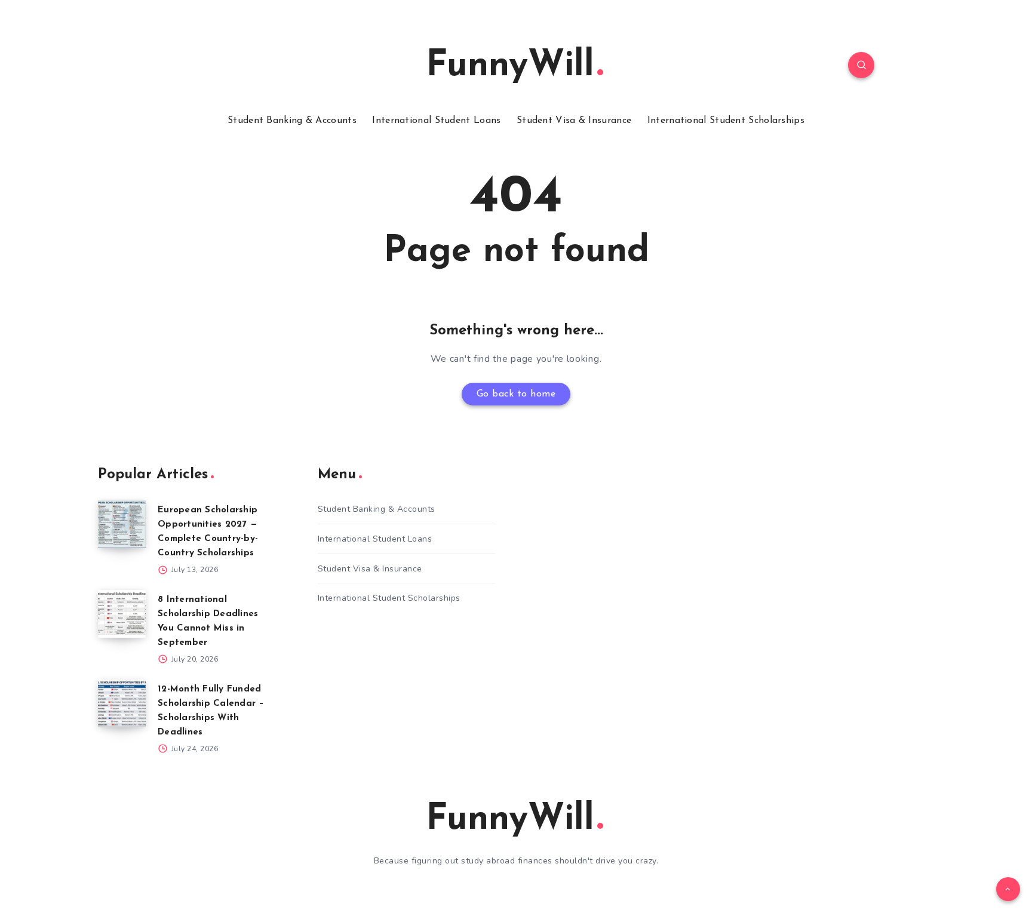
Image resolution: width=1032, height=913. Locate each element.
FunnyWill (510, 66)
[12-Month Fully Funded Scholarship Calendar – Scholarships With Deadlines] (122, 703)
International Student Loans (436, 120)
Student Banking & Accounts (292, 120)
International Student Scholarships (725, 120)
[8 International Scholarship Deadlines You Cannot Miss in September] (122, 614)
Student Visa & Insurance (574, 120)
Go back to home (516, 394)
